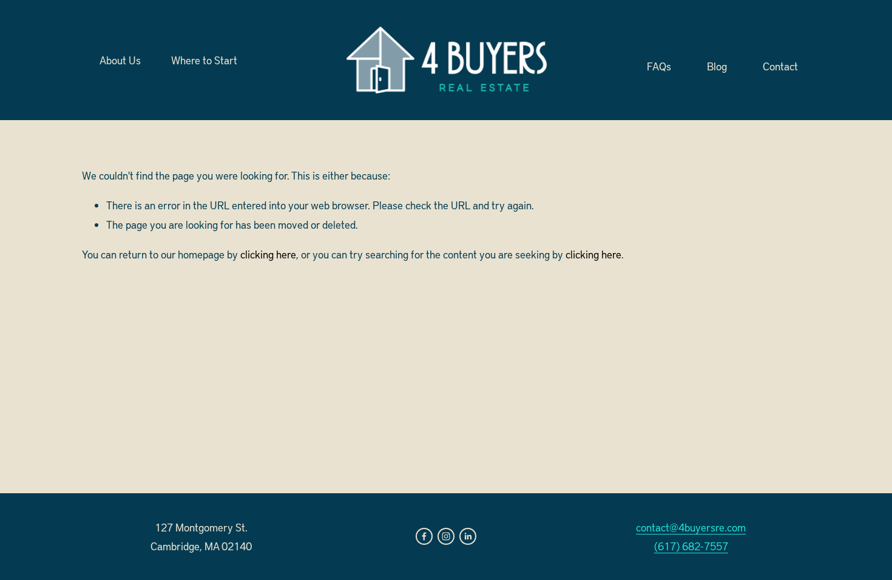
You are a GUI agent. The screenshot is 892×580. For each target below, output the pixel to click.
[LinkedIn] (467, 536)
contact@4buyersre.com (691, 527)
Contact (780, 66)
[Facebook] (424, 536)
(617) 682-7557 (691, 546)
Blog (717, 66)
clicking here (268, 254)
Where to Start (204, 60)
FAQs (659, 66)
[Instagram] (446, 536)
